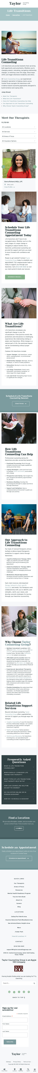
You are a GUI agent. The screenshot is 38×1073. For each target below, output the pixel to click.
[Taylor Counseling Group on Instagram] (23, 992)
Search (34, 983)
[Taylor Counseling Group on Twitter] (14, 992)
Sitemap (8, 1062)
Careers (19, 903)
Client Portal (4, 1070)
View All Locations (18, 936)
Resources (19, 890)
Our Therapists (19, 883)
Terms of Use (27, 1062)
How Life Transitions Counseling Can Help (17, 101)
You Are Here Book (19, 897)
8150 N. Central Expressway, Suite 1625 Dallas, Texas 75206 (19, 954)
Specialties (16, 15)
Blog (19, 907)
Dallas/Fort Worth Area (19, 917)
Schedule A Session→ (15, 277)
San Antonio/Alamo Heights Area (19, 923)
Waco (19, 928)
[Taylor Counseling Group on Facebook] (19, 992)
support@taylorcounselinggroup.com (19, 950)
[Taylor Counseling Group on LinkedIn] (9, 992)
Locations (14, 1070)
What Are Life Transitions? (12, 99)
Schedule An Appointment (17, 858)
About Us (19, 900)
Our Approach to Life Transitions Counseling (18, 103)
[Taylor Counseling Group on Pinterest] (28, 992)
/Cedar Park (19, 932)
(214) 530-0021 (20, 267)
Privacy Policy (17, 1062)
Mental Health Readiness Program (19, 893)
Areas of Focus (19, 887)
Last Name (5, 1031)
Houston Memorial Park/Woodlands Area (19, 920)
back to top (18, 997)
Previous (3, 167)
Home (8, 15)
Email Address (7, 1016)
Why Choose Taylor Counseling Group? (16, 106)
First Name (5, 1024)
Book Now (21, 1070)
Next (34, 167)
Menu (34, 1071)
